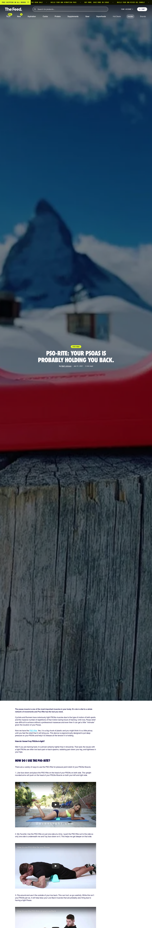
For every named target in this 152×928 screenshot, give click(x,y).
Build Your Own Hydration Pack (42, 2)
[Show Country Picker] (28, 2)
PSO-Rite (33, 730)
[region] (76, 2)
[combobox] (70, 9)
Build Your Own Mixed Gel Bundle (109, 2)
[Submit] (35, 9)
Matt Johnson (66, 366)
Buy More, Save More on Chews (75, 2)
